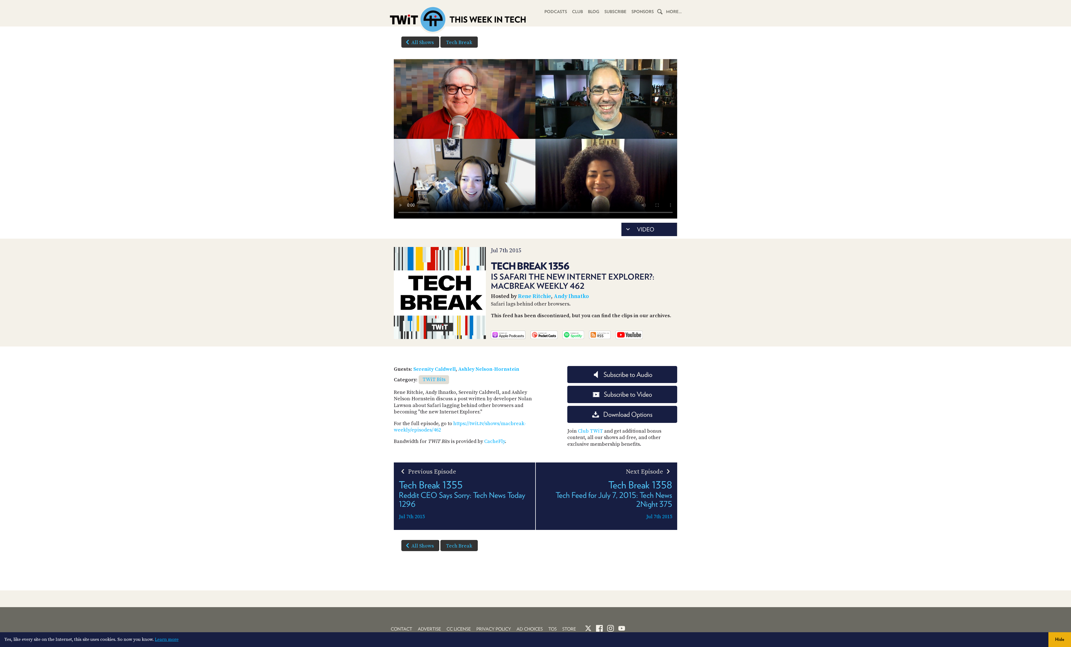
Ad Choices (530, 629)
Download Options (627, 414)
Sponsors (642, 11)
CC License (459, 629)
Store (569, 629)
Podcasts (555, 11)
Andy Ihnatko (571, 296)
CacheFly (494, 441)
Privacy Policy (493, 629)
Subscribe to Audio (628, 374)
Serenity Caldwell (434, 369)
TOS (552, 629)
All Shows (422, 42)
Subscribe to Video (628, 394)
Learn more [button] (166, 639)
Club (577, 11)
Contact (401, 629)
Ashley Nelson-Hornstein (488, 369)
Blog (593, 11)
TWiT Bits (434, 379)
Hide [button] (1059, 639)
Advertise (429, 629)
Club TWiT (590, 431)
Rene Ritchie (534, 296)
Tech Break (459, 42)
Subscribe (615, 11)
